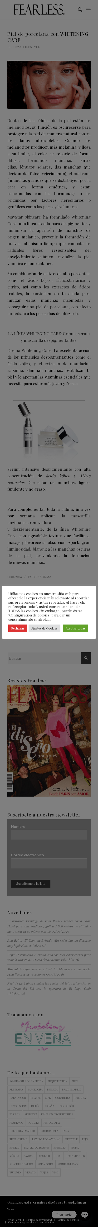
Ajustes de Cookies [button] (44, 628)
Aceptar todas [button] (75, 628)
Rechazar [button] (17, 628)
